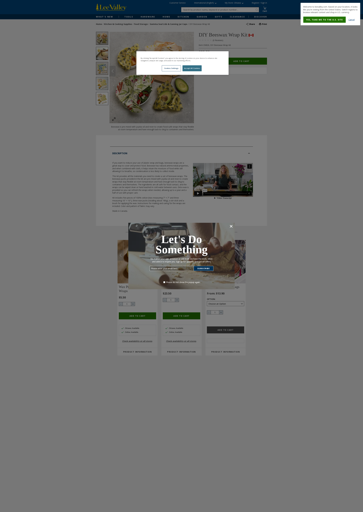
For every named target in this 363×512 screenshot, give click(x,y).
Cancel (352, 19)
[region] (182, 63)
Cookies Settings (171, 68)
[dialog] (330, 14)
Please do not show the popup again (183, 282)
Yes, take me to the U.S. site (324, 19)
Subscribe (203, 268)
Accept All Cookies (192, 68)
